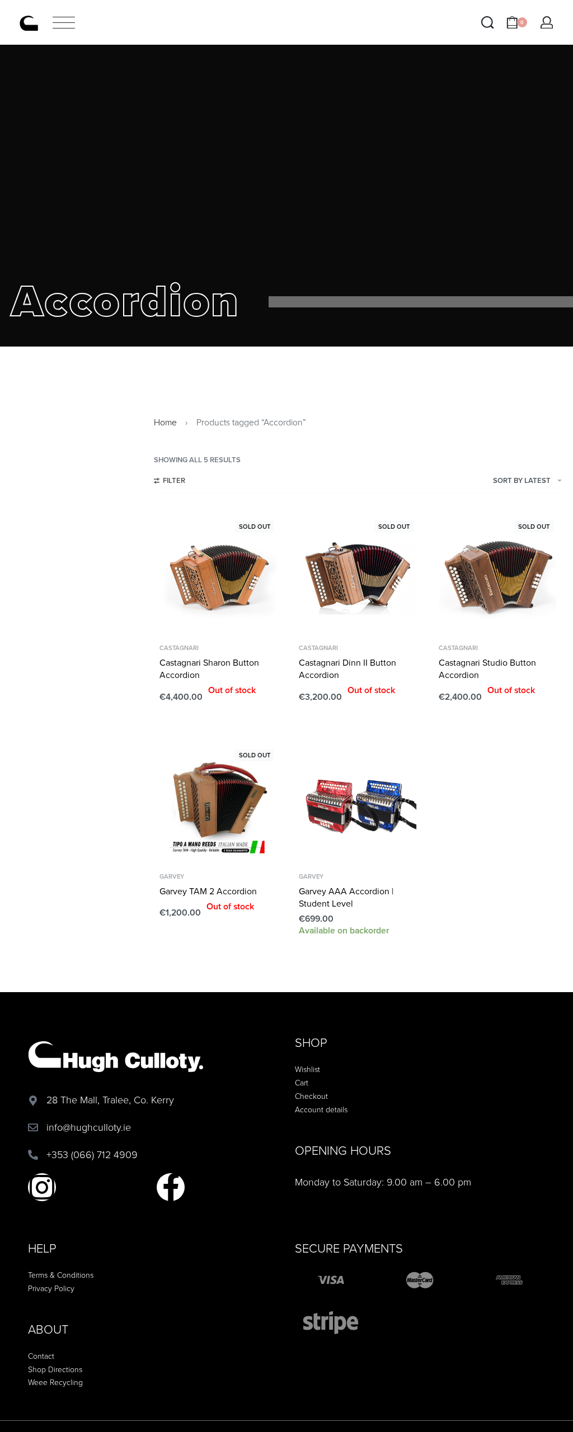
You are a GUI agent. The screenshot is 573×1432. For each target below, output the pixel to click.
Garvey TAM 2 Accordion (208, 891)
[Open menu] (64, 22)
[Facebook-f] (171, 1187)
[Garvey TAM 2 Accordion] (218, 805)
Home (165, 423)
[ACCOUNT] (547, 23)
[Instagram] (42, 1187)
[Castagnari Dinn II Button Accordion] (357, 577)
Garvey (171, 877)
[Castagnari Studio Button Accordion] (497, 577)
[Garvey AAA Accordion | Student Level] (357, 805)
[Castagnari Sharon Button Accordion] (218, 577)
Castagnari (179, 648)
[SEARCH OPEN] (488, 23)
